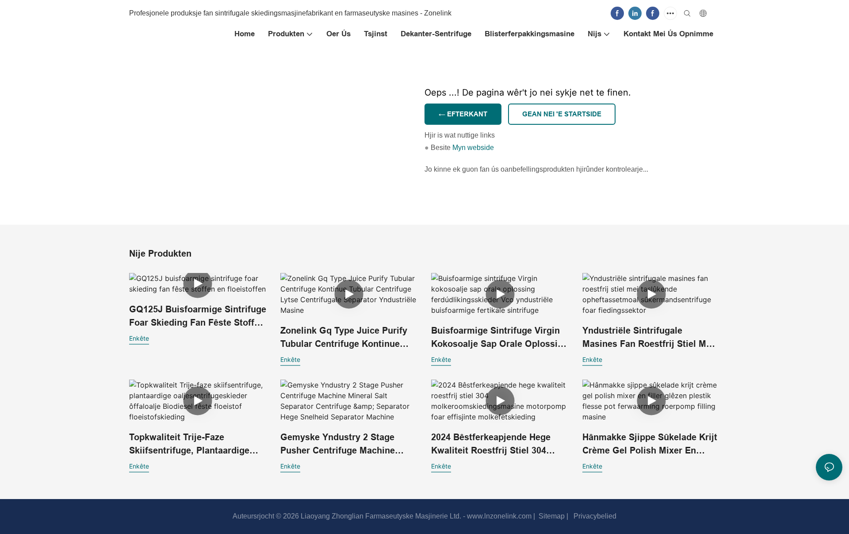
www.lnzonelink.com (498, 516)
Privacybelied (594, 516)
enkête (139, 338)
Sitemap (551, 516)
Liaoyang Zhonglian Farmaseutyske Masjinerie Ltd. (380, 516)
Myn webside (473, 148)
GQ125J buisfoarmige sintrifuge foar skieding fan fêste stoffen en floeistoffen (197, 316)
